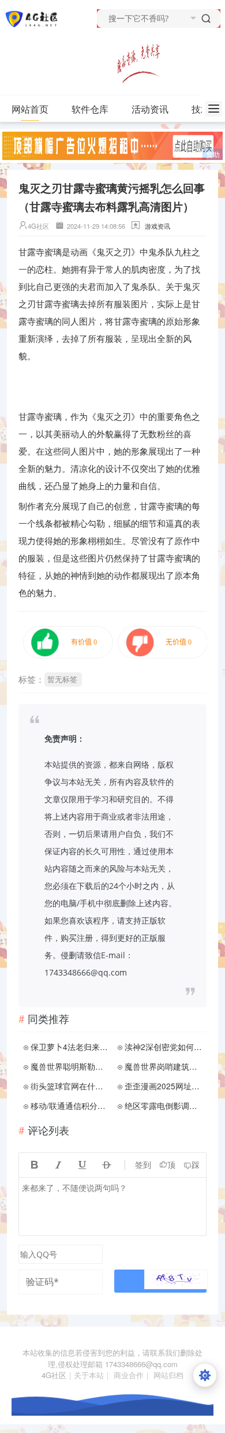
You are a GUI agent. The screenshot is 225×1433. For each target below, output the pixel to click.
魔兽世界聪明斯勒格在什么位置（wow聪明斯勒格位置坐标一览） (70, 1066)
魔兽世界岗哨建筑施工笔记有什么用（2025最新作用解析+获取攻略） (164, 1066)
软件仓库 (90, 109)
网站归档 (168, 1374)
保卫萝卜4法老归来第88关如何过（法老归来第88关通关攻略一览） (70, 1046)
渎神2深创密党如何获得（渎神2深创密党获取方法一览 (164, 1046)
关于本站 (89, 1374)
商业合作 (129, 1374)
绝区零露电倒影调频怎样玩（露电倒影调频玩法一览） (164, 1105)
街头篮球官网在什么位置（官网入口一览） (70, 1086)
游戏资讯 (157, 225)
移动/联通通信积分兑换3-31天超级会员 (70, 1105)
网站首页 (30, 109)
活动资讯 (150, 109)
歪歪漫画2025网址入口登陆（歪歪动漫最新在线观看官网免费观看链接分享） (164, 1086)
